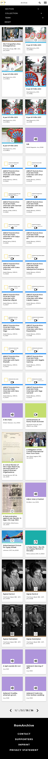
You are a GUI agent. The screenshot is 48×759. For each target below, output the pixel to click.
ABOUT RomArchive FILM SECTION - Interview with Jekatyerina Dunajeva (35, 266)
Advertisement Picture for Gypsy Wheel (12, 546)
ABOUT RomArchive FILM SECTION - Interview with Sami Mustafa (11, 359)
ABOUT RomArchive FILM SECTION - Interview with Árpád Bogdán (11, 173)
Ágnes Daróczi (9, 594)
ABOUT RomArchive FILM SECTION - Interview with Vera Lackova (11, 390)
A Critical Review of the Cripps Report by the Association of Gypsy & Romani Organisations (11, 468)
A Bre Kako (7, 420)
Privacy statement (24, 750)
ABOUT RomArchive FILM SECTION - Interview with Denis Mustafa (34, 204)
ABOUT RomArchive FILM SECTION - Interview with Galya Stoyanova (11, 235)
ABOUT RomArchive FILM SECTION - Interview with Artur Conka (34, 173)
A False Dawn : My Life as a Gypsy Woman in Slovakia (35, 549)
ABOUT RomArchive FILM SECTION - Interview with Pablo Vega (11, 328)
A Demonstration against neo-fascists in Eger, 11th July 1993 (12, 518)
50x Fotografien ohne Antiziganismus (11, 45)
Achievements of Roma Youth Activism (35, 420)
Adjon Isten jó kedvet (35, 499)
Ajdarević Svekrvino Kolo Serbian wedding (35, 694)
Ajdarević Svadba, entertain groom (10, 694)
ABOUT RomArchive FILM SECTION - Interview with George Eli (35, 235)
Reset (8, 22)
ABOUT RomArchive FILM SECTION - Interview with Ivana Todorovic (11, 266)
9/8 (27, 144)
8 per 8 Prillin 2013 (33, 45)
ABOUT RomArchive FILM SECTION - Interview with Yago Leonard (34, 390)
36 (32, 710)
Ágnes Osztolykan (10, 639)
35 (27, 710)
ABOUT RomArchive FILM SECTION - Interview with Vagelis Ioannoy (35, 359)
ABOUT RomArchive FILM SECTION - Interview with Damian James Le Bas (12, 204)
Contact (24, 734)
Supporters (24, 739)
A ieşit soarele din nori (12, 666)
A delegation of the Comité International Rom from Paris (34, 451)
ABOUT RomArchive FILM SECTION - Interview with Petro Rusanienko (34, 328)
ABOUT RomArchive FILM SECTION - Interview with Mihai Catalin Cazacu (34, 297)
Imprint (24, 744)
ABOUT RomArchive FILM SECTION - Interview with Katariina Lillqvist (11, 297)
